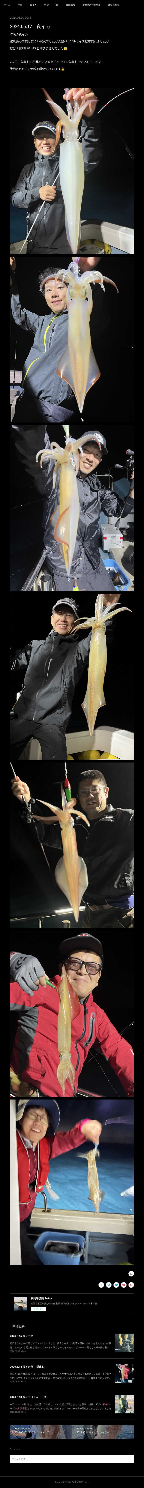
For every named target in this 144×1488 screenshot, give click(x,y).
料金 (46, 4)
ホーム (7, 4)
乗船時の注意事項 (91, 4)
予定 (20, 4)
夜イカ (33, 4)
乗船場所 (70, 4)
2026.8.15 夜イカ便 (21, 1336)
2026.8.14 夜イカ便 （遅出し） (28, 1366)
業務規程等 (113, 4)
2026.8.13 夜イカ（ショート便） (29, 1397)
